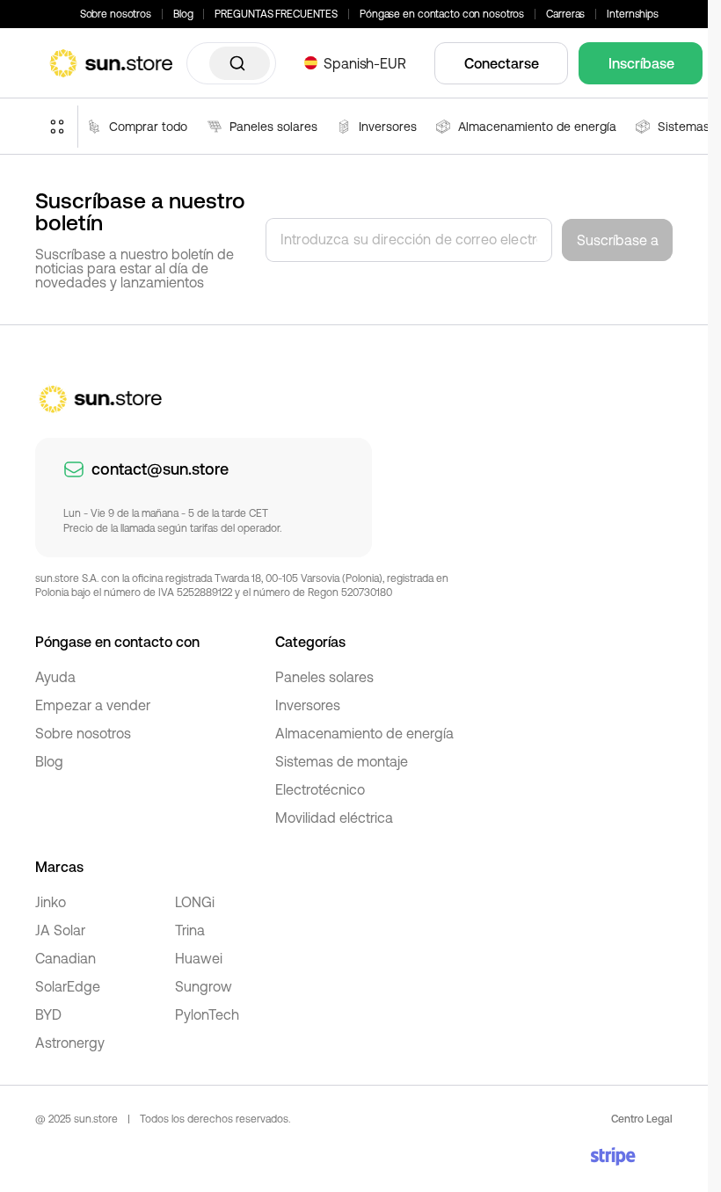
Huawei (198, 958)
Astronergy (70, 1042)
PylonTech (207, 1014)
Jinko (50, 902)
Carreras (565, 14)
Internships (633, 14)
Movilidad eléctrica (334, 817)
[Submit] (239, 63)
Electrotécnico (320, 789)
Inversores (307, 705)
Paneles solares (324, 677)
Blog (183, 14)
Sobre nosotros (115, 14)
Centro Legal (642, 1119)
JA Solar (60, 930)
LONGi (195, 902)
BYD (48, 1014)
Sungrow (203, 986)
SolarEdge (67, 986)
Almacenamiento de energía (364, 733)
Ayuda (55, 677)
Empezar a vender (92, 705)
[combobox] (231, 63)
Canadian (65, 958)
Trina (190, 930)
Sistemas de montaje (341, 761)
